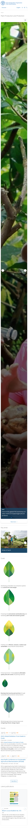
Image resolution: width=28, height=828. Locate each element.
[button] (25, 270)
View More (14, 781)
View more (13, 522)
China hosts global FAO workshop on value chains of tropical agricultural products (14, 513)
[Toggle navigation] (25, 20)
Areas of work (6, 550)
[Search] (26, 7)
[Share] (24, 7)
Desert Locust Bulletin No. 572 (11, 811)
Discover (4, 7)
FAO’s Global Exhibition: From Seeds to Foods (13, 737)
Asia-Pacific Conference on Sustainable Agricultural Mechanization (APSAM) (13, 760)
